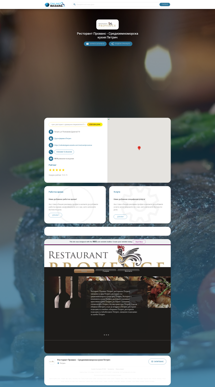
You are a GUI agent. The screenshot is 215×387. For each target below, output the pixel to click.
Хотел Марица (91, 372)
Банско (92, 381)
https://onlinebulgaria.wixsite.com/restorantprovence (73, 145)
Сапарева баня (82, 381)
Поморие (105, 381)
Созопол (101, 381)
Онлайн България (96, 369)
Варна (67, 378)
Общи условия (120, 369)
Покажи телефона (64, 152)
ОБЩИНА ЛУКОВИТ (107, 372)
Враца (141, 378)
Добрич (94, 378)
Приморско (122, 381)
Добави (55, 215)
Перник (125, 378)
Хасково (113, 378)
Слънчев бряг (117, 381)
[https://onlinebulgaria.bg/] (54, 4)
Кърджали (146, 378)
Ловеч (150, 378)
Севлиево (142, 381)
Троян (76, 381)
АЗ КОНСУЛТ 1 (98, 372)
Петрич (133, 381)
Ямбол (122, 378)
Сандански (88, 381)
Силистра (67, 381)
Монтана (154, 378)
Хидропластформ (83, 372)
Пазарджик (117, 378)
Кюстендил (72, 381)
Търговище (159, 378)
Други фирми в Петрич (62, 138)
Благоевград (99, 378)
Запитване (158, 361)
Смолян (62, 381)
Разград (164, 378)
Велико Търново (88, 378)
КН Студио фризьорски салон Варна (127, 372)
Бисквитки (111, 369)
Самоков (147, 381)
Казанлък (134, 378)
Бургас (70, 378)
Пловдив (63, 378)
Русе (79, 378)
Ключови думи (94, 124)
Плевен (83, 378)
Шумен (104, 378)
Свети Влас (110, 381)
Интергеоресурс (115, 372)
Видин (138, 378)
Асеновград (128, 381)
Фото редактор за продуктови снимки (113, 375)
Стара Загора (75, 378)
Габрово (130, 378)
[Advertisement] (107, 82)
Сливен (108, 378)
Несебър (96, 381)
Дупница (137, 381)
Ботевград (151, 381)
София (58, 378)
